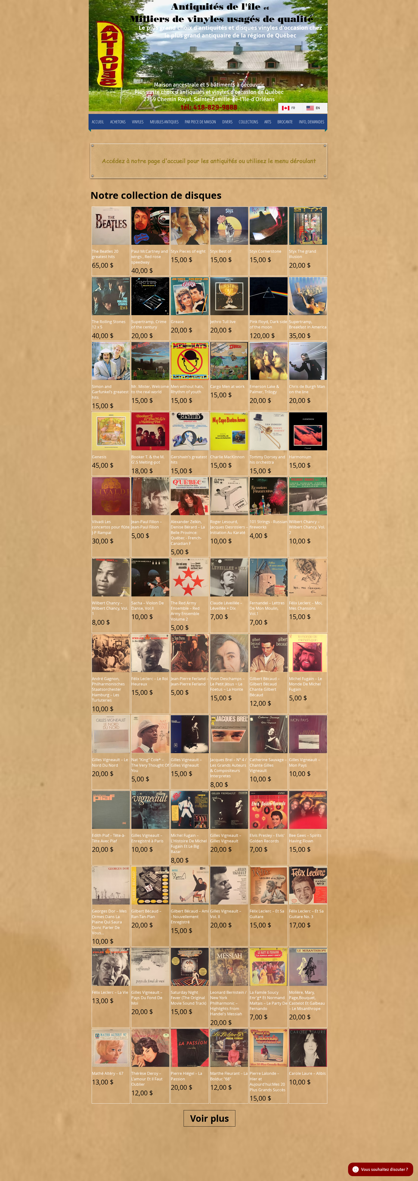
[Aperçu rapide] (111, 226)
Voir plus (209, 1118)
